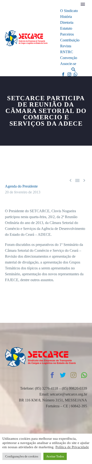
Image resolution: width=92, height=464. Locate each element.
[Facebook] (63, 74)
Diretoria (66, 22)
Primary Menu (83, 4)
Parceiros (67, 34)
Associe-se (68, 64)
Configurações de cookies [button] (21, 456)
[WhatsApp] (75, 74)
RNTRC (66, 52)
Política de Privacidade (72, 447)
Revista (65, 46)
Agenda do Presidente (21, 186)
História (66, 17)
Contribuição (69, 40)
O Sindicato (69, 11)
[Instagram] (69, 74)
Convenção (68, 58)
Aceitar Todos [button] (55, 456)
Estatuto (66, 28)
